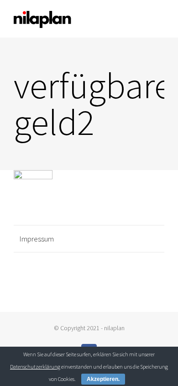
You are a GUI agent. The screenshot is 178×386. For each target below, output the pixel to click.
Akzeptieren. (103, 379)
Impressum (36, 239)
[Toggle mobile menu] (160, 19)
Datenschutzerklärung (35, 366)
